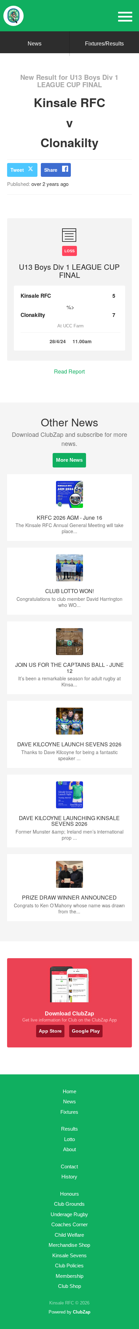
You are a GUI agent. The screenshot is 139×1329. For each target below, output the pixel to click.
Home (69, 1091)
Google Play (86, 1031)
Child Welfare (69, 1235)
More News (69, 460)
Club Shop (69, 1286)
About (69, 1149)
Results (69, 1129)
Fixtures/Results (104, 43)
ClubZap (81, 1312)
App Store (50, 1031)
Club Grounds (69, 1204)
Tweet (17, 169)
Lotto (69, 1139)
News (34, 43)
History (69, 1176)
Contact (69, 1166)
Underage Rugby (69, 1214)
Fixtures (69, 1112)
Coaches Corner (69, 1224)
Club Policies (69, 1265)
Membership (69, 1276)
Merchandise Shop (69, 1245)
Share (50, 169)
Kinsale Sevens (69, 1255)
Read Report (69, 371)
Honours (69, 1194)
